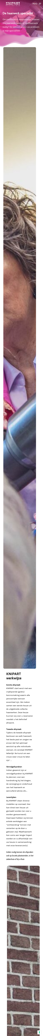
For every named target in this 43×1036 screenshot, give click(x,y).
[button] (37, 3)
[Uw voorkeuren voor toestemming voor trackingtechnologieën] (39, 1032)
